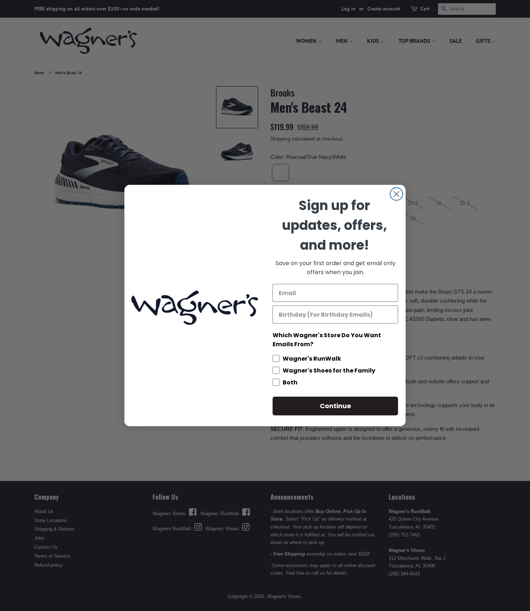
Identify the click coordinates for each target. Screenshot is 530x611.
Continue (335, 405)
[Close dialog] (396, 194)
